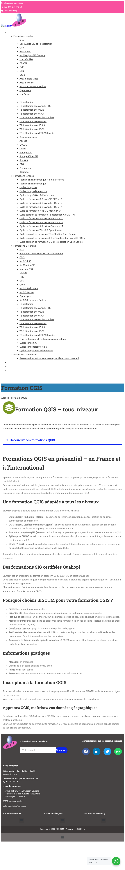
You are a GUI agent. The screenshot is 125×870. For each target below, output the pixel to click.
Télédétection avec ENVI (32, 129)
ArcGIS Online (27, 82)
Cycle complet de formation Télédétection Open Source (48, 234)
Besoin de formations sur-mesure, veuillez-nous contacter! (49, 358)
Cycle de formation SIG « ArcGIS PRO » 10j (41, 199)
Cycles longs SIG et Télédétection (37, 195)
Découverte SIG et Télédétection (36, 43)
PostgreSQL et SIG (29, 156)
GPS (22, 71)
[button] (62, 440)
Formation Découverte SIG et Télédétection (41, 253)
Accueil (5, 397)
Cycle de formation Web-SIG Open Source (41, 230)
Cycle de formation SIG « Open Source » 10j (42, 218)
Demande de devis (15, 378)
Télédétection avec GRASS (33, 121)
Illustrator (24, 172)
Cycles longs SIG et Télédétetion (36, 350)
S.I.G (22, 40)
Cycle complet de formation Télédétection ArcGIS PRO (47, 214)
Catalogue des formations (12, 3)
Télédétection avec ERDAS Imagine (37, 133)
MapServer (25, 94)
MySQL (23, 144)
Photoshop (25, 168)
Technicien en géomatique (33, 183)
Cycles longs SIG (28, 187)
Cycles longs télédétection (33, 191)
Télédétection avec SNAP (32, 113)
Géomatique (13, 366)
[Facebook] (86, 751)
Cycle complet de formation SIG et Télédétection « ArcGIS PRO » (52, 238)
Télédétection (26, 102)
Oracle (23, 148)
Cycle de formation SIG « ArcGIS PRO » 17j (41, 207)
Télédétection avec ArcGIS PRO (35, 106)
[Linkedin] (96, 751)
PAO (22, 164)
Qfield (22, 75)
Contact (11, 374)
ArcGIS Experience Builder (33, 86)
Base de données (28, 137)
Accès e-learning (10, 11)
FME (22, 67)
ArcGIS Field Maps (29, 78)
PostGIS (24, 160)
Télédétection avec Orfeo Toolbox (37, 117)
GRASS (23, 63)
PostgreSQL (26, 152)
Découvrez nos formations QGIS (32, 440)
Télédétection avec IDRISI (32, 125)
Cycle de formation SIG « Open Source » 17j (42, 226)
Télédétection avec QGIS (32, 109)
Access (23, 141)
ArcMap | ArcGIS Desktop (32, 55)
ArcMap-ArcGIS (27, 265)
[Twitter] (107, 751)
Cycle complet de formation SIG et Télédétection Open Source (51, 241)
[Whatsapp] (118, 751)
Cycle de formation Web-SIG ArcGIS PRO (40, 210)
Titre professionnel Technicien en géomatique (43, 339)
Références (12, 370)
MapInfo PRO (26, 59)
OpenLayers (25, 90)
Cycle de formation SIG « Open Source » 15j (42, 222)
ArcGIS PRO (25, 51)
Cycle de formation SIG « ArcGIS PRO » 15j (41, 203)
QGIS (22, 47)
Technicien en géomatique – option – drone (42, 179)
